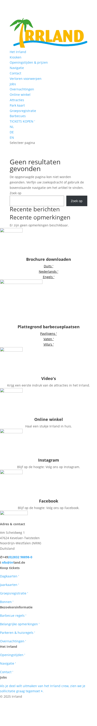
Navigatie (17, 68)
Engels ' (48, 277)
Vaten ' (49, 339)
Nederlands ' (48, 271)
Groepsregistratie (23, 111)
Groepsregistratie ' (14, 593)
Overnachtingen (22, 89)
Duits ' (48, 266)
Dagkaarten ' (9, 576)
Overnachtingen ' (13, 641)
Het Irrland (18, 52)
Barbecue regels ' (13, 615)
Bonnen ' (6, 602)
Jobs (13, 84)
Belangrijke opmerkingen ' (19, 624)
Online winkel (20, 94)
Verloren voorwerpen (26, 78)
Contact (15, 73)
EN (12, 137)
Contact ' (6, 672)
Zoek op (15, 193)
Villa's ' (49, 344)
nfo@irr (8, 562)
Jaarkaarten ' (9, 585)
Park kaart (17, 105)
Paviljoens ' (48, 333)
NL (12, 127)
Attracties (17, 100)
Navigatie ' (8, 663)
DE (12, 132)
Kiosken (15, 57)
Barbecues (18, 116)
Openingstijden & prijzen (29, 62)
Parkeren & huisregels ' (17, 632)
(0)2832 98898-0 (20, 557)
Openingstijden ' (12, 655)
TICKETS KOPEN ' (22, 121)
